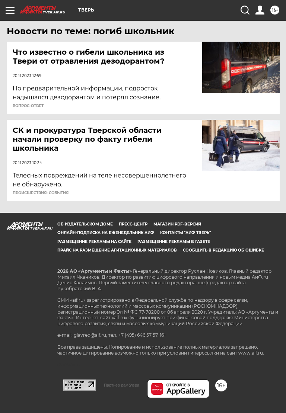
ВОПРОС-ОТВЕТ (28, 106)
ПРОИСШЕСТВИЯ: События (41, 193)
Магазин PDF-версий (177, 224)
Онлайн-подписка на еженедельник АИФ (105, 232)
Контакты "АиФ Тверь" (185, 232)
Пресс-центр (133, 224)
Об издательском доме (85, 224)
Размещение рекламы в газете (173, 241)
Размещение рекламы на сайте (94, 241)
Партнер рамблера (121, 385)
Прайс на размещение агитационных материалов (117, 250)
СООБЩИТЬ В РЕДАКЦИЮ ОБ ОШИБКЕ (223, 250)
